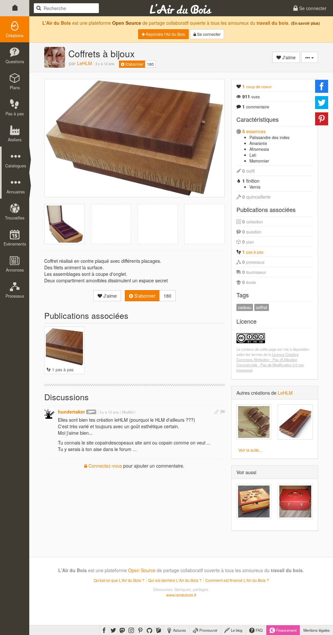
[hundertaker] (49, 413)
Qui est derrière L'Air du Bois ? (175, 580)
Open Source (126, 23)
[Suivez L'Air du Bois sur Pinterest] (140, 630)
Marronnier (259, 161)
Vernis (254, 187)
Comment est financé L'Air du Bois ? (237, 580)
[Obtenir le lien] (216, 411)
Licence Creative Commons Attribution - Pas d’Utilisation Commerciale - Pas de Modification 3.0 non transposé (270, 362)
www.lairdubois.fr (181, 595)
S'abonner (133, 64)
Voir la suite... (250, 450)
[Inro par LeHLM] (254, 422)
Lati (252, 155)
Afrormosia (259, 149)
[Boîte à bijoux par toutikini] (254, 501)
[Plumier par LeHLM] (295, 422)
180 (150, 64)
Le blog (236, 630)
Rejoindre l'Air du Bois (165, 34)
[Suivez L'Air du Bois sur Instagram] (131, 630)
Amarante (258, 143)
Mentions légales (316, 630)
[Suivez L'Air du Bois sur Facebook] (104, 630)
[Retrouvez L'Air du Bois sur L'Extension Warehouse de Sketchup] (158, 630)
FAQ (259, 630)
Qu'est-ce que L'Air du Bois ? (119, 580)
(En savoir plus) (305, 23)
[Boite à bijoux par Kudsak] (295, 501)
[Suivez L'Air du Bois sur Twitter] (113, 630)
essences (254, 131)
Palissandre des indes (269, 137)
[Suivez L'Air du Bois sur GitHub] (149, 630)
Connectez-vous (104, 465)
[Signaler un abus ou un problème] (222, 411)
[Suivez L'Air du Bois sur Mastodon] (122, 630)
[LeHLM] (54, 57)
